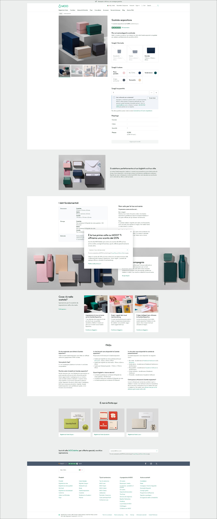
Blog (123, 10)
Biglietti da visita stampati (66, 490)
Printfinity (122, 501)
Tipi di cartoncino (104, 481)
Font (127, 514)
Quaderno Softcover (151, 367)
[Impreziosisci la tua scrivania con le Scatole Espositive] (95, 304)
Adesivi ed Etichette (64, 495)
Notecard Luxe (83, 486)
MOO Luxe (102, 483)
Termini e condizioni (107, 514)
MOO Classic (103, 490)
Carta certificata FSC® (105, 497)
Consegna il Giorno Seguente (148, 486)
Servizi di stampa (115, 10)
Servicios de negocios (126, 496)
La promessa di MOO (125, 503)
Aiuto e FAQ (130, 10)
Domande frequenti (145, 488)
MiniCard (96, 360)
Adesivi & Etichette (82, 10)
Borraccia (131, 362)
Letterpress (102, 493)
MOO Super (102, 486)
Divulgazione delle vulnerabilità (148, 497)
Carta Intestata (83, 481)
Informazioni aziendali (141, 514)
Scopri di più (152, 98)
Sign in (138, 5)
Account (132, 5)
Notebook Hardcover (149, 360)
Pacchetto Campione (122, 5)
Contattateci (143, 481)
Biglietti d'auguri (83, 483)
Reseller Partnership (125, 499)
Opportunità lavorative (126, 492)
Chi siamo (122, 481)
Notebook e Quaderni (85, 495)
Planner (81, 497)
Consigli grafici (144, 490)
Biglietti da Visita (63, 10)
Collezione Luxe (103, 500)
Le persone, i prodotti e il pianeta (127, 486)
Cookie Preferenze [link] (153, 514)
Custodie (81, 493)
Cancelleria (98, 10)
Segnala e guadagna (145, 495)
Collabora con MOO (125, 508)
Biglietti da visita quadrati (66, 486)
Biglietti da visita (63, 483)
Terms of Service (143, 454)
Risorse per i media (125, 483)
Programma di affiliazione (147, 493)
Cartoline (72, 10)
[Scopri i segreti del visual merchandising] (121, 304)
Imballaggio (123, 506)
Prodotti (61, 481)
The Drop (122, 494)
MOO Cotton (103, 488)
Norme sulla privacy (118, 514)
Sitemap (132, 514)
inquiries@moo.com (121, 105)
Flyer (91, 10)
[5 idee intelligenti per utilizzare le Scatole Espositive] (146, 304)
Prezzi (141, 483)
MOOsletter (73, 450)
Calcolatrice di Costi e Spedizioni (143, 111)
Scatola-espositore (84, 490)
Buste (80, 488)
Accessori (106, 10)
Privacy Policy (135, 454)
